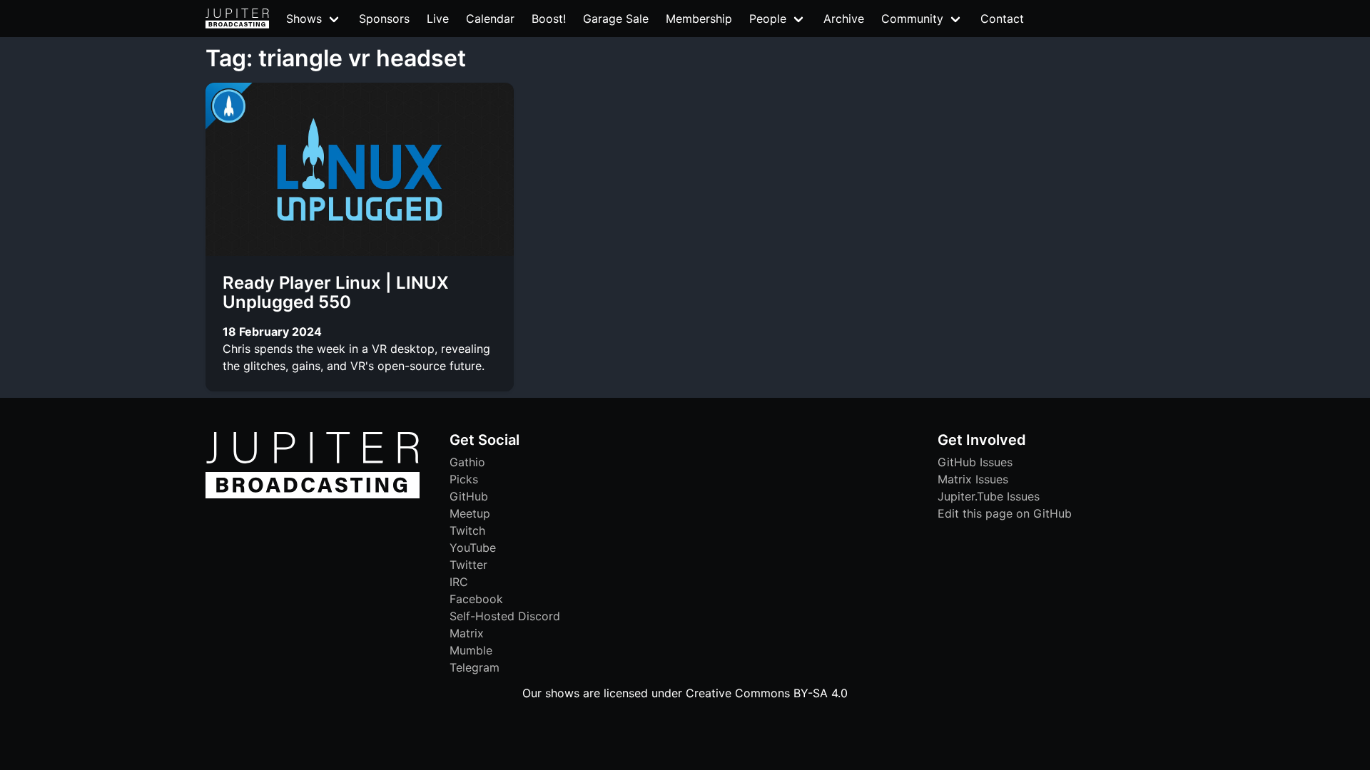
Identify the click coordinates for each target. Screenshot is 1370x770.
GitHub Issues (975, 462)
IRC (459, 582)
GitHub (469, 496)
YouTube (473, 547)
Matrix (467, 633)
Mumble (471, 650)
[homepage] (237, 18)
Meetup (470, 513)
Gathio (467, 462)
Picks (464, 479)
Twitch (467, 530)
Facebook (476, 599)
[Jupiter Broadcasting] (313, 495)
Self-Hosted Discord (505, 616)
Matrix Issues (973, 479)
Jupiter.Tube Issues (989, 496)
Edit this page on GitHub (1005, 513)
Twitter (468, 565)
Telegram (474, 667)
